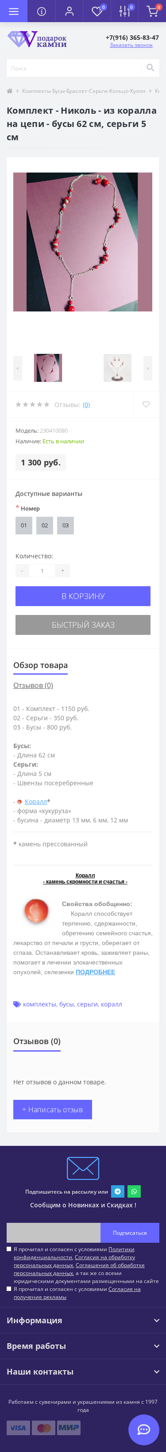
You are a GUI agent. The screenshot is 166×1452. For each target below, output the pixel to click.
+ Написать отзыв (52, 1109)
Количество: (34, 556)
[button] (69, 11)
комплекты (39, 1004)
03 (65, 525)
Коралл (36, 801)
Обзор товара (40, 665)
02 (45, 525)
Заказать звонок (131, 45)
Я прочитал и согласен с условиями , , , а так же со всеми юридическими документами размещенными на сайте (86, 1265)
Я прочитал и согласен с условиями (77, 1293)
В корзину (83, 596)
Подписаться (130, 1233)
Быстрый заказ (83, 624)
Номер (27, 508)
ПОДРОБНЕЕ (95, 972)
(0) (86, 404)
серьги (87, 1004)
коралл (111, 1004)
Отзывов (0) (33, 685)
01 (24, 525)
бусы (66, 1004)
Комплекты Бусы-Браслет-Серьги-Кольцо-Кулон (84, 91)
